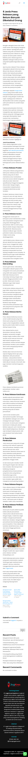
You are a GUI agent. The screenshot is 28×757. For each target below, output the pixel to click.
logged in (13, 620)
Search (22, 630)
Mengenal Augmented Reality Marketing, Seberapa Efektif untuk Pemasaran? (13, 649)
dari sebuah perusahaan (16, 150)
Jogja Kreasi (9, 568)
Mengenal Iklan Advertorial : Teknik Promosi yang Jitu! (8, 602)
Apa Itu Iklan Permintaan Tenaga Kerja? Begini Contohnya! (19, 592)
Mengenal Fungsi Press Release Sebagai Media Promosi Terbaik (7, 592)
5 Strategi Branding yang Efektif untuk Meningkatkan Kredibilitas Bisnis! (12, 656)
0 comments (14, 25)
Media (8, 25)
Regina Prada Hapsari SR (11, 23)
